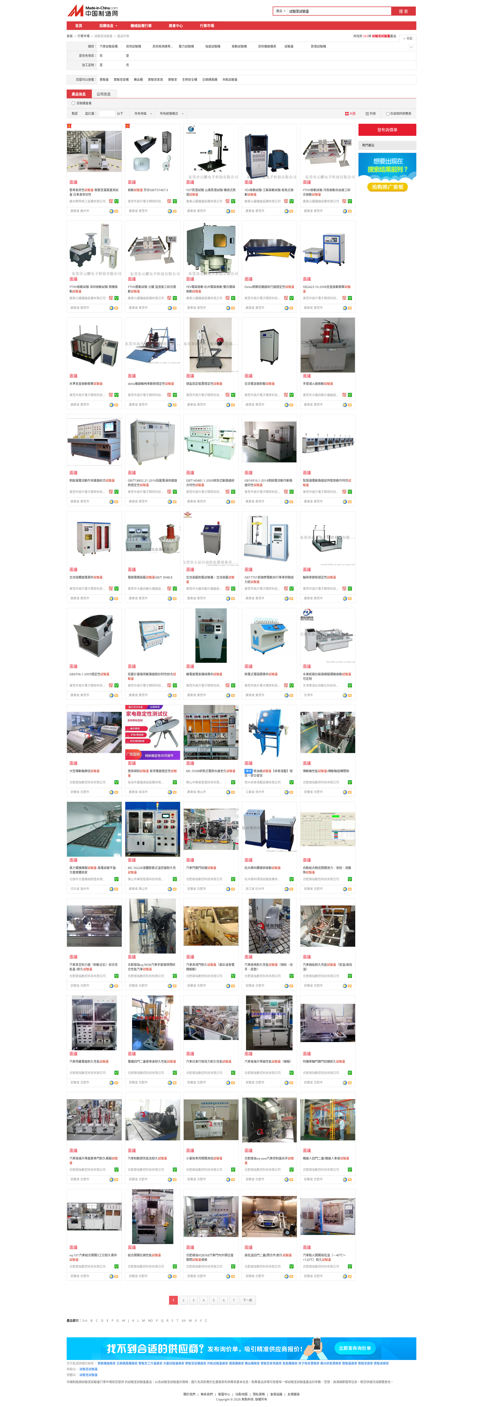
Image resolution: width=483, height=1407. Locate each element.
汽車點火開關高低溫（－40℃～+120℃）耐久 (324, 1257)
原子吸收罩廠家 (308, 1363)
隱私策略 (259, 1394)
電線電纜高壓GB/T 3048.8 (150, 577)
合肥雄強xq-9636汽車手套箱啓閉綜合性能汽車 (151, 967)
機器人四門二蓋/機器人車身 (326, 1158)
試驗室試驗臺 (88, 1369)
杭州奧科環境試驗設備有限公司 (263, 879)
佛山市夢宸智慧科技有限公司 (205, 782)
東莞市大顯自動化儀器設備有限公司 (322, 395)
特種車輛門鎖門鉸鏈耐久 (324, 1061)
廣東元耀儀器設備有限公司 (204, 201)
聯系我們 (207, 1394)
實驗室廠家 (365, 1363)
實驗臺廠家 (349, 1363)
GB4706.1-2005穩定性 (89, 674)
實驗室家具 (155, 79)
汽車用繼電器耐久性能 (89, 1061)
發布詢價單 (387, 130)
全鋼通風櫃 (209, 79)
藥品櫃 (138, 79)
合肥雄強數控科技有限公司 (87, 782)
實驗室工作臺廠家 (150, 1363)
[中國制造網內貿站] (93, 10)
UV (184, 1320)
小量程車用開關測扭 (204, 1158)
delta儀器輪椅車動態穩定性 (151, 384)
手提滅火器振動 (318, 384)
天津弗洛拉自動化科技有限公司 (322, 685)
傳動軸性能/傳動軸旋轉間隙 (326, 771)
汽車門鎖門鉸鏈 (201, 868)
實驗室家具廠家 (271, 1363)
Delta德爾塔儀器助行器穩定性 (269, 287)
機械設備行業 (141, 25)
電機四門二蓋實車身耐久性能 (152, 1061)
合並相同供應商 (400, 113)
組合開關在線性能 (144, 1255)
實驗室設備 (121, 79)
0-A (85, 1320)
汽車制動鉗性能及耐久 (147, 1158)
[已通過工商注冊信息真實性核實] (116, 201)
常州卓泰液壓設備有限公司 (263, 782)
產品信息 (79, 94)
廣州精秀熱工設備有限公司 (87, 201)
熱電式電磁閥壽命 (261, 674)
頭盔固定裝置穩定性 (204, 384)
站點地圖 (241, 1394)
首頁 (78, 25)
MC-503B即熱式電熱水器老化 (210, 771)
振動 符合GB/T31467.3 (148, 190)
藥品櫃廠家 (252, 1363)
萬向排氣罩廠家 (330, 1363)
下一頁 (247, 1300)
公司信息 (104, 94)
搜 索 (403, 11)
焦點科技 (248, 1399)
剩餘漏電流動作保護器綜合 (92, 480)
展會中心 (176, 25)
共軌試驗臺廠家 (217, 1363)
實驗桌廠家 (381, 1363)
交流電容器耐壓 (260, 384)
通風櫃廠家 (236, 1363)
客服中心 (224, 1394)
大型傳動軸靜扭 (84, 771)
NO (150, 1320)
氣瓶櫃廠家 (290, 1363)
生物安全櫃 (189, 79)
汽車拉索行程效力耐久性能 (208, 1061)
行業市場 (207, 25)
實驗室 (172, 79)
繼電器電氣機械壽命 (204, 674)
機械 (249, 771)
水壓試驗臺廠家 (173, 1363)
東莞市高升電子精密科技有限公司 (147, 201)
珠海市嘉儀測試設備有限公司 (147, 782)
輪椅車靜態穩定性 (319, 577)
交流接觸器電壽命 (86, 577)
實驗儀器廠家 (107, 1363)
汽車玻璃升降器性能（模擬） (269, 1061)
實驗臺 (104, 79)
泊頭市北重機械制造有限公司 (88, 879)
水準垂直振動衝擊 (86, 384)
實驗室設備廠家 (195, 1363)
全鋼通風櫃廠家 (127, 1363)
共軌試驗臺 (229, 79)
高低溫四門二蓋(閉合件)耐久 (268, 1255)
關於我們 (189, 1394)
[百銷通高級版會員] (111, 201)
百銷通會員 (84, 103)
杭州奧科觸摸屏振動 (263, 868)
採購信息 (106, 25)
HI (123, 1320)
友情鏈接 (294, 1394)
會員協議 (276, 1394)
